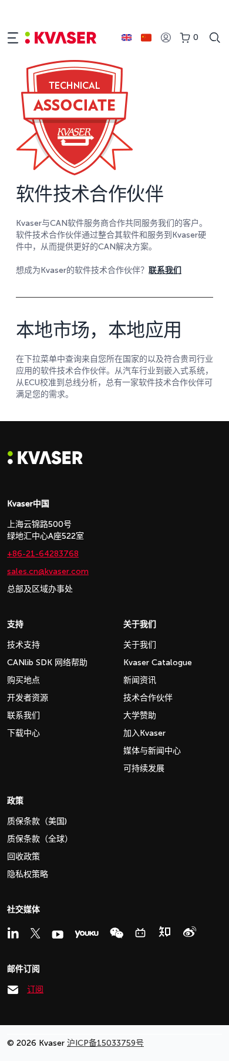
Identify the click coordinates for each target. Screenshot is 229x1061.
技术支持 (23, 645)
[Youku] (87, 934)
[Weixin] (116, 933)
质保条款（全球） (40, 839)
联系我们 (23, 715)
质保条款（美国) (37, 821)
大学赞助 (139, 715)
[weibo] (190, 932)
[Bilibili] (140, 933)
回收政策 (23, 857)
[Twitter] (35, 933)
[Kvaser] (45, 461)
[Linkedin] (13, 933)
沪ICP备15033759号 (105, 1043)
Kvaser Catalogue (157, 663)
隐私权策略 (27, 874)
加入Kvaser (144, 733)
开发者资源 (27, 698)
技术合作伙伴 (148, 698)
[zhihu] (164, 932)
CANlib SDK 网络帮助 (47, 663)
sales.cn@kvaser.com (48, 571)
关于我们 (139, 645)
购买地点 (23, 680)
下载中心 (23, 733)
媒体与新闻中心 (152, 751)
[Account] (165, 38)
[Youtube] (57, 934)
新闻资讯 (139, 680)
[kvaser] (61, 38)
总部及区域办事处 (40, 589)
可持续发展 (143, 768)
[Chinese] (146, 37)
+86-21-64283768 (43, 554)
